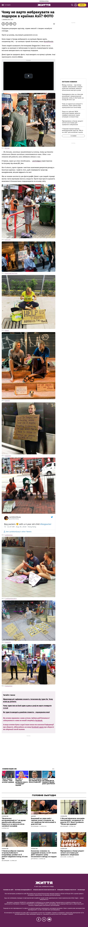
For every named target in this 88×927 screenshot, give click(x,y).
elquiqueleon (8, 686)
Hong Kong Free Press (11, 273)
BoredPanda (48, 41)
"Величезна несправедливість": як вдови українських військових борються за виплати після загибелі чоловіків (14, 822)
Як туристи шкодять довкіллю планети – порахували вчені (26, 712)
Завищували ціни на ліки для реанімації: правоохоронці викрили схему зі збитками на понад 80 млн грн (73, 97)
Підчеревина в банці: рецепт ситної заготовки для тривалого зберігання (72, 122)
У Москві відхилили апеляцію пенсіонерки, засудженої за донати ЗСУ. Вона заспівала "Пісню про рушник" (72, 821)
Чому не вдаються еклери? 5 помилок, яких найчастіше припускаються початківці (72, 105)
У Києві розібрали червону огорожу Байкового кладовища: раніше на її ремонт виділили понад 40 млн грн (15, 855)
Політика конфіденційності (23, 889)
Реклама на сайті (8, 889)
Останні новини (69, 82)
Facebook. (39, 721)
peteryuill (7, 239)
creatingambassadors (11, 598)
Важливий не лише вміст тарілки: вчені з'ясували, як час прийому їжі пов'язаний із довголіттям (43, 821)
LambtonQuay (9, 535)
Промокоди (81, 889)
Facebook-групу (38, 727)
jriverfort (7, 400)
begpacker (8, 455)
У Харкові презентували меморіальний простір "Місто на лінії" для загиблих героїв (72, 130)
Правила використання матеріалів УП (44, 889)
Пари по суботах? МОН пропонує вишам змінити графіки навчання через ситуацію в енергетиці (71, 114)
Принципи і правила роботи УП (66, 889)
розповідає (36, 161)
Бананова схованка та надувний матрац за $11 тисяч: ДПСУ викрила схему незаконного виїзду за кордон (44, 854)
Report (7, 330)
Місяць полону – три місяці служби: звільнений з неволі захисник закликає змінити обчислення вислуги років (72, 87)
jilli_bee (7, 148)
